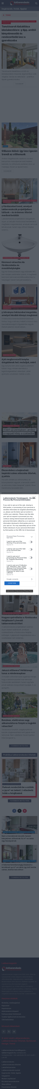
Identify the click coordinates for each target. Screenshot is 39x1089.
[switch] (30, 542)
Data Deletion (10, 591)
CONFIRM (12, 583)
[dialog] (19, 544)
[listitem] (19, 536)
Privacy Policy (28, 591)
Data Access (19, 591)
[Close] (35, 498)
